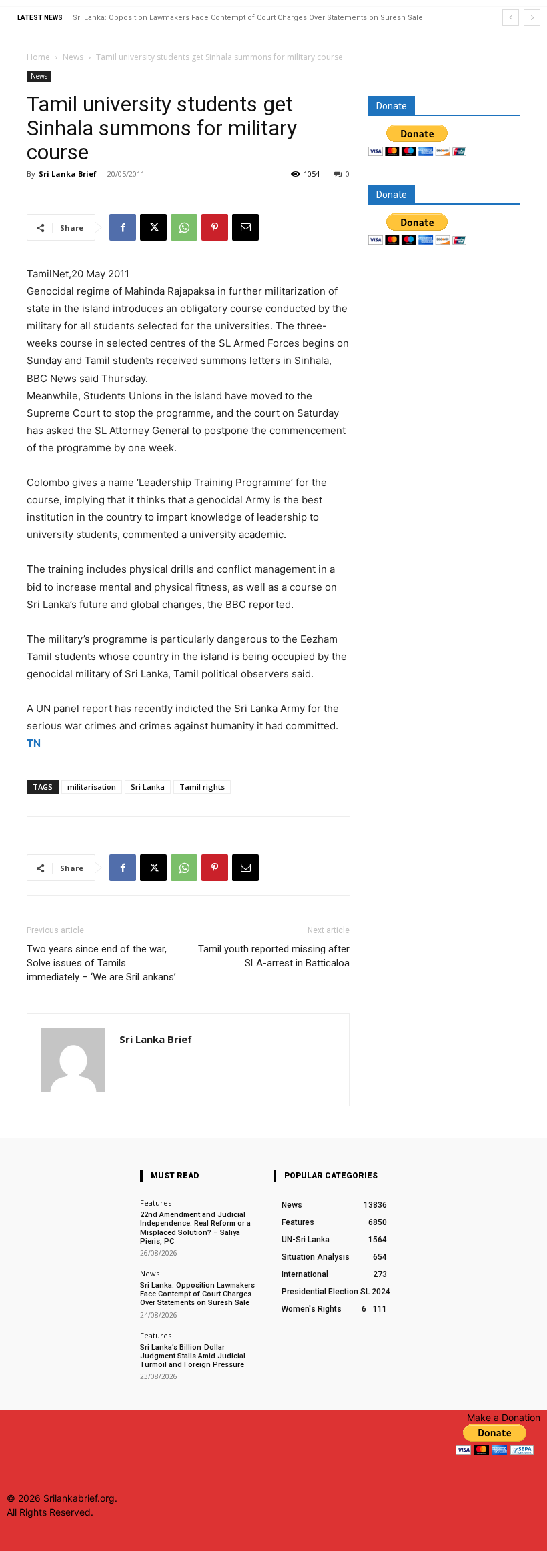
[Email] (245, 227)
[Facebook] (122, 227)
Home (38, 57)
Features (155, 1202)
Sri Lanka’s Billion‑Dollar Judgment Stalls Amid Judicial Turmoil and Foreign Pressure (192, 1356)
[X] (153, 227)
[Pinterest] (214, 227)
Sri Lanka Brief (68, 174)
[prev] (510, 17)
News (73, 57)
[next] (532, 17)
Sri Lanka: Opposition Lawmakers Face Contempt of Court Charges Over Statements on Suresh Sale (248, 17)
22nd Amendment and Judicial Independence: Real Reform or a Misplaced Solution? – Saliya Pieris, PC (195, 1228)
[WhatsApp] (184, 227)
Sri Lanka (148, 787)
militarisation (91, 787)
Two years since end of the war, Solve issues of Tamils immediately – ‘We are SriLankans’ (101, 963)
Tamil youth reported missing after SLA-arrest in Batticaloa (274, 956)
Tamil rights (202, 787)
